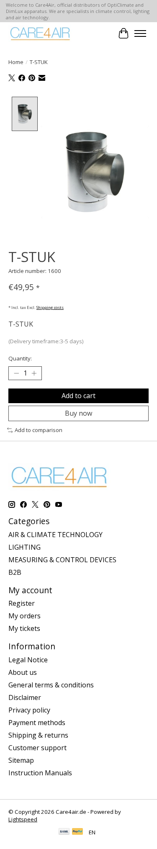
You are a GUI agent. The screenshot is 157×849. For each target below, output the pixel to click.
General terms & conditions (51, 684)
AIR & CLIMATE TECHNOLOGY (55, 534)
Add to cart (78, 395)
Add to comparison (38, 430)
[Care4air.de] (40, 33)
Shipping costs (50, 307)
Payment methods (36, 722)
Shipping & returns (38, 735)
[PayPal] (77, 832)
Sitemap (21, 760)
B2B (14, 572)
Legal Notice (28, 659)
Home (15, 62)
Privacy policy (29, 710)
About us (22, 672)
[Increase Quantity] (33, 373)
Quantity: (20, 358)
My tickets (24, 628)
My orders (24, 615)
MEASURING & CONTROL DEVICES (62, 559)
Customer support (37, 747)
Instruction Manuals (40, 772)
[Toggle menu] (140, 33)
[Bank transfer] (64, 832)
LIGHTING (24, 547)
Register (21, 603)
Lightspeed (22, 819)
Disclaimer (24, 697)
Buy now (78, 413)
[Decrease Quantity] (16, 373)
